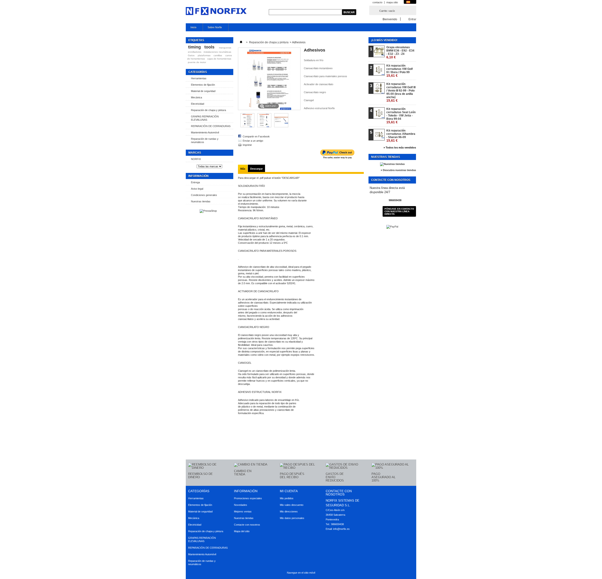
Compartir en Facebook (256, 136)
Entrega (195, 182)
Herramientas (198, 78)
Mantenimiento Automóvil (205, 132)
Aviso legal (197, 188)
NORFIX (196, 159)
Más (242, 168)
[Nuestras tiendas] (392, 164)
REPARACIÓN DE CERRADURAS (210, 126)
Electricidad (197, 103)
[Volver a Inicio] (241, 42)
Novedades (240, 504)
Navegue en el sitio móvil (301, 572)
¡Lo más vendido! (384, 40)
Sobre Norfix (212, 28)
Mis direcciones (289, 511)
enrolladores (194, 52)
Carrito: (387, 10)
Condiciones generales (204, 195)
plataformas (204, 55)
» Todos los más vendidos (400, 147)
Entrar (412, 19)
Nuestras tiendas (200, 201)
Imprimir (247, 145)
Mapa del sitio (242, 531)
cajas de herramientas (219, 58)
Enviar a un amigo (253, 140)
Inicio (191, 28)
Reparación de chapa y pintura (208, 110)
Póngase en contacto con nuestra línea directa (399, 211)
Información (198, 176)
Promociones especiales (248, 498)
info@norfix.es (341, 528)
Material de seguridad (203, 91)
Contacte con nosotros (247, 524)
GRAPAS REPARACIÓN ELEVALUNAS (205, 118)
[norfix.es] (216, 11)
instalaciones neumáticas (217, 52)
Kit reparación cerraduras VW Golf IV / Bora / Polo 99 (399, 70)
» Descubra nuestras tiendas (398, 170)
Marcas (194, 152)
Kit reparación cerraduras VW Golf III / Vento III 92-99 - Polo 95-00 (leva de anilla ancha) (401, 92)
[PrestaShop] (208, 210)
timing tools (201, 47)
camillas (218, 55)
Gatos (191, 55)
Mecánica (196, 97)
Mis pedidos (286, 498)
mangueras (225, 47)
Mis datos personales (292, 518)
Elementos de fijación (203, 84)
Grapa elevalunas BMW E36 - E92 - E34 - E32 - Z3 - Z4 (400, 52)
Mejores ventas (243, 511)
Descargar (256, 168)
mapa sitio (392, 2)
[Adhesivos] (247, 126)
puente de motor (197, 62)
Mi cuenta (289, 491)
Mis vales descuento (291, 504)
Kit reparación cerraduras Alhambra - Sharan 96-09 (400, 135)
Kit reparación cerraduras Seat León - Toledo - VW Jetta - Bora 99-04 (401, 115)
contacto (377, 2)
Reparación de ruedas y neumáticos (204, 140)
